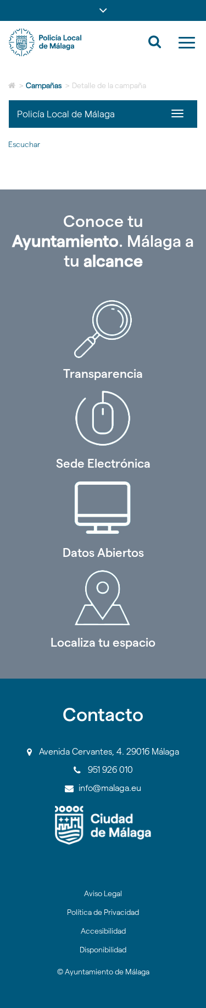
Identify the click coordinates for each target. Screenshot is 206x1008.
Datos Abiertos (103, 552)
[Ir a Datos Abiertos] (103, 508)
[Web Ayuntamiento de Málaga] (103, 825)
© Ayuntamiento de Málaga (103, 971)
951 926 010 (110, 769)
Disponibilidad (103, 949)
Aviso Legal (103, 893)
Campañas (44, 85)
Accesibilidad (103, 930)
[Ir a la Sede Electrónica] (103, 418)
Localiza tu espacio (103, 642)
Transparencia (103, 373)
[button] (103, 10)
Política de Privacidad (103, 912)
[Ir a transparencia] (103, 329)
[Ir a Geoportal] (103, 597)
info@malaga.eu (110, 788)
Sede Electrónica (103, 463)
